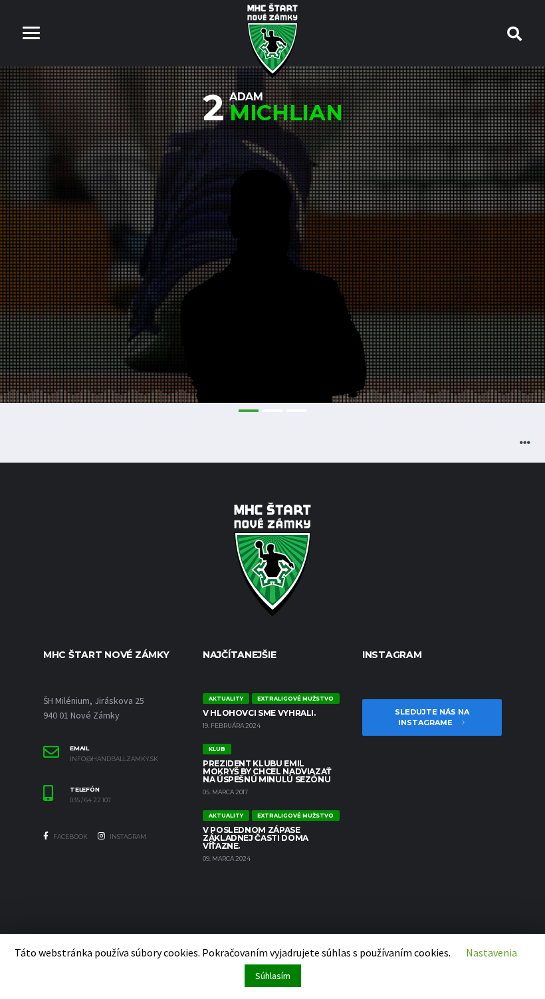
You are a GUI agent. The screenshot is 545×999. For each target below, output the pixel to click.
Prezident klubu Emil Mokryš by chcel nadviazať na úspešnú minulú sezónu (267, 771)
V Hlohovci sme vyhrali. (259, 713)
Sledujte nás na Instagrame (432, 717)
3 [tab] (296, 410)
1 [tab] (249, 410)
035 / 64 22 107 (90, 800)
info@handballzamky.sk (114, 759)
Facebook (70, 836)
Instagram (127, 836)
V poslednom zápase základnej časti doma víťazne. (255, 838)
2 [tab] (272, 410)
